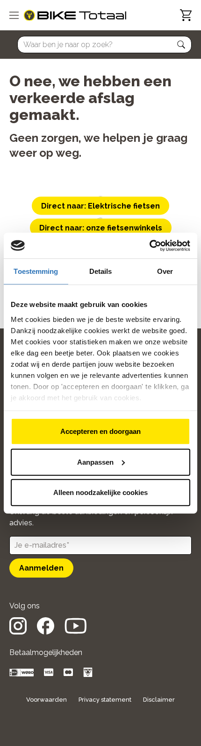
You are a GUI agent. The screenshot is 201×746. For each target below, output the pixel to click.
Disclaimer (159, 699)
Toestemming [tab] (36, 271)
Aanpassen (95, 462)
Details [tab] (100, 271)
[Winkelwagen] (186, 15)
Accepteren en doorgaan (100, 431)
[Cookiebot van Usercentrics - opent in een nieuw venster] (149, 245)
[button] (181, 45)
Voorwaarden (46, 699)
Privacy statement (105, 699)
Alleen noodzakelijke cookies (100, 492)
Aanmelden (41, 568)
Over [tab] (165, 271)
